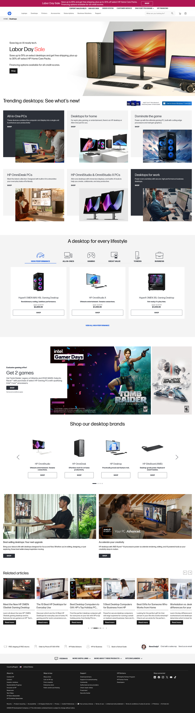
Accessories (55, 13)
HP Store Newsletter (13, 696)
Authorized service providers (89, 685)
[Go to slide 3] (100, 628)
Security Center (85, 693)
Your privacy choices (86, 704)
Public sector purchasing (52, 687)
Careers (9, 679)
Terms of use (100, 704)
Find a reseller (48, 682)
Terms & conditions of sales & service (138, 704)
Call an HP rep (48, 679)
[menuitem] (24, 13)
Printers (44, 13)
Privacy (57, 704)
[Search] (172, 13)
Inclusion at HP (11, 687)
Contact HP (10, 677)
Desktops (34, 13)
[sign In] (185, 13)
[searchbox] (158, 13)
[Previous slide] (18, 457)
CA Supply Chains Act (45, 704)
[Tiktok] (175, 677)
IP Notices (155, 704)
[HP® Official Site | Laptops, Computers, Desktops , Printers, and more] (9, 13)
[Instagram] (163, 677)
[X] (167, 677)
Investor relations (12, 682)
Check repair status (86, 687)
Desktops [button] (13, 19)
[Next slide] (176, 457)
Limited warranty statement (114, 704)
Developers (120, 682)
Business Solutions (85, 13)
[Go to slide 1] (95, 628)
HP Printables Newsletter (15, 698)
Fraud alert (83, 690)
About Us (10, 673)
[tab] (40, 256)
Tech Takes (10, 693)
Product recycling (19, 704)
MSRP (35, 305)
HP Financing (162, 8)
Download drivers (86, 677)
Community (83, 682)
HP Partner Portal (122, 679)
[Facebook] (159, 677)
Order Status (108, 8)
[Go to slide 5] (103, 628)
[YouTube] (171, 677)
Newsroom (10, 690)
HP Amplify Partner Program (126, 677)
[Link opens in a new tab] (177, 103)
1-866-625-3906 (93, 8)
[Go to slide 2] (98, 628)
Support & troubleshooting (88, 679)
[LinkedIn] (155, 677)
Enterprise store (49, 685)
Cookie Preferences (68, 704)
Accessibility (32, 704)
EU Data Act (165, 704)
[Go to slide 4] (102, 628)
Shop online (47, 677)
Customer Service (124, 8)
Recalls (9, 704)
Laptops (24, 13)
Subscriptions (69, 13)
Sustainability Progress (14, 685)
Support (98, 13)
